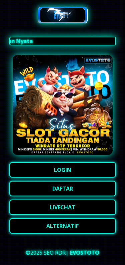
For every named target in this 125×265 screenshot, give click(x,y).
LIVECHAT (62, 207)
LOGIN (62, 170)
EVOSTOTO (84, 252)
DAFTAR (62, 188)
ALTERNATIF (62, 226)
